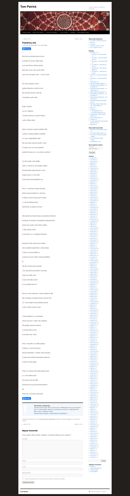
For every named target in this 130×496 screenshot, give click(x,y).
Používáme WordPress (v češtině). (98, 491)
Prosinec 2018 (93, 301)
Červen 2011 (93, 455)
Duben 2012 (93, 438)
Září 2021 (92, 245)
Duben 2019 (93, 294)
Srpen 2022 (93, 226)
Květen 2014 (93, 395)
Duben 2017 (93, 335)
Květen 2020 (93, 272)
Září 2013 (92, 409)
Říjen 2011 (92, 448)
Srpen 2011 (93, 452)
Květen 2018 (93, 313)
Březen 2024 (93, 194)
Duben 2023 (93, 212)
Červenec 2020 (93, 269)
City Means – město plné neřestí (99, 54)
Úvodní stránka (26, 32)
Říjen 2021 (92, 243)
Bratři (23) (92, 42)
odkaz (68, 419)
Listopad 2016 (93, 344)
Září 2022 (92, 224)
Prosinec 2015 (93, 363)
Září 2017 (92, 327)
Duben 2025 (93, 171)
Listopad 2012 (93, 426)
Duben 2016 (93, 356)
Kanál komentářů (94, 469)
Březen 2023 (93, 214)
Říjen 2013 (92, 407)
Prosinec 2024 (93, 178)
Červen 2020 (93, 271)
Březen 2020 (93, 276)
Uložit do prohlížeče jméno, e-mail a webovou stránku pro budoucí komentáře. (45, 479)
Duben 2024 (93, 192)
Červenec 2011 (93, 453)
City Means (93, 52)
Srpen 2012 (93, 431)
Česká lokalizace (94, 471)
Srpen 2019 (93, 288)
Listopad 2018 (93, 303)
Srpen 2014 (93, 390)
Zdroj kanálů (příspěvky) (96, 468)
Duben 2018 (93, 315)
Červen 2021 (93, 250)
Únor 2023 (92, 216)
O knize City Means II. (52, 32)
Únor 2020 (92, 277)
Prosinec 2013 (93, 404)
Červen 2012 (93, 435)
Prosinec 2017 (93, 322)
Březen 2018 (93, 317)
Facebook (72, 32)
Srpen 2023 (93, 206)
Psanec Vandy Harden (95, 117)
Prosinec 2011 (93, 445)
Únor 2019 (92, 298)
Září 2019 (92, 286)
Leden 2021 (93, 259)
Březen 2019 (93, 296)
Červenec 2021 (93, 248)
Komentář (25, 439)
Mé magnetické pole (96, 110)
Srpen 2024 (93, 185)
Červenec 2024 (93, 187)
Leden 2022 (93, 238)
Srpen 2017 (93, 329)
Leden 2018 (93, 320)
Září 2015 (92, 368)
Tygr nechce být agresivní (97, 112)
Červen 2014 (93, 394)
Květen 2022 (93, 231)
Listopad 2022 (93, 221)
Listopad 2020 (93, 262)
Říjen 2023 (92, 202)
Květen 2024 (93, 190)
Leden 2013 (93, 423)
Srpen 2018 (93, 308)
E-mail (24, 466)
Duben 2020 (93, 274)
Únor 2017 (92, 339)
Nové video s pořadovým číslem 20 (98, 40)
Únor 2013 (92, 421)
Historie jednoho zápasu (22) (99, 133)
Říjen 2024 (92, 182)
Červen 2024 (93, 188)
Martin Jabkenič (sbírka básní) (48, 419)
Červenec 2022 (93, 228)
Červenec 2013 (93, 412)
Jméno (24, 460)
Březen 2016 (93, 358)
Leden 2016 (93, 361)
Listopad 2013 (93, 406)
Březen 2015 (93, 378)
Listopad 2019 (93, 282)
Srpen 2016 (93, 349)
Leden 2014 (93, 402)
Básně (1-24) (79, 39)
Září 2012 (92, 430)
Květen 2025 (93, 170)
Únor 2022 (92, 236)
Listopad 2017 (93, 324)
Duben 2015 (93, 377)
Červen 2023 (93, 209)
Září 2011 (92, 450)
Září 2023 (92, 204)
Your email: (91, 146)
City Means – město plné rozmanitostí (98, 75)
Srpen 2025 (93, 166)
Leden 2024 (93, 197)
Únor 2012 (92, 442)
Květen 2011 (93, 457)
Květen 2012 (93, 436)
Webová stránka (26, 472)
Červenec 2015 (93, 371)
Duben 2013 (93, 418)
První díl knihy (64, 32)
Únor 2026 (92, 159)
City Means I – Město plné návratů (99, 61)
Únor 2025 (92, 175)
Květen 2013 (93, 416)
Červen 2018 (93, 312)
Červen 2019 (93, 291)
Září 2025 (92, 164)
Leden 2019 (93, 300)
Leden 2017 (93, 341)
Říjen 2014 (92, 387)
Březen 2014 (93, 399)
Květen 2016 (93, 354)
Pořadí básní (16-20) (96, 141)
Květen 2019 (93, 293)
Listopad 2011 (93, 447)
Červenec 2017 (93, 330)
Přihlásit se (92, 466)
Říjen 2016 (92, 346)
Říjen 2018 (92, 305)
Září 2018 (92, 306)
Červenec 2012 (93, 433)
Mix (91, 107)
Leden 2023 (93, 218)
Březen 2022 (93, 235)
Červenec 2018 (93, 310)
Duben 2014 (93, 397)
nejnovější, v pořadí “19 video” (97, 45)
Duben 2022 (93, 233)
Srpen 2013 (93, 411)
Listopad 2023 (93, 200)
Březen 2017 (93, 337)
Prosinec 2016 (93, 342)
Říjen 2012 (92, 428)
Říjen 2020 (92, 264)
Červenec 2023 (93, 207)
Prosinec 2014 (93, 383)
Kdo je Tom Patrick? (38, 32)
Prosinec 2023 (93, 199)
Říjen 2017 (92, 325)
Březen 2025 (93, 173)
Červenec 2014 (93, 392)
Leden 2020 (93, 279)
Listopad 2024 (93, 180)
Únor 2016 (92, 359)
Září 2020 (92, 265)
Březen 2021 (93, 255)
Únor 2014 (92, 400)
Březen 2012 (93, 440)
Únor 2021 (92, 257)
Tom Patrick (28, 6)
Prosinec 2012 (93, 424)
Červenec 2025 (93, 168)
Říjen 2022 (92, 223)
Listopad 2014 (93, 385)
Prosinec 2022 (93, 219)
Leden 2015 (93, 382)
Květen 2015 (93, 375)
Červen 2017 (93, 332)
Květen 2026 (93, 158)
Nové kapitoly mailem (83, 32)
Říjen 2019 (92, 284)
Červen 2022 (93, 229)
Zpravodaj (92, 124)
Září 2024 (92, 183)
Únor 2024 (92, 195)
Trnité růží (92, 119)
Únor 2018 (92, 318)
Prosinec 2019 (93, 281)
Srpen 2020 (93, 267)
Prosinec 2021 (93, 240)
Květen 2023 (93, 211)
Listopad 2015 (93, 365)
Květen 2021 (93, 252)
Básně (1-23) (26, 39)
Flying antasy (93, 81)
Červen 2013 (93, 414)
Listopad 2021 (93, 241)
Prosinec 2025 (93, 161)
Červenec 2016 (93, 351)
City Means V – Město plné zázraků (98, 78)
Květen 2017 (93, 334)
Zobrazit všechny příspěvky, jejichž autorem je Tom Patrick (51, 413)
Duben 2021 (93, 253)
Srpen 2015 (93, 370)
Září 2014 (92, 389)
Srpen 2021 (93, 247)
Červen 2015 (93, 373)
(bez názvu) (93, 44)
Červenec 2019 (93, 289)
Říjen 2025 (92, 163)
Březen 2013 (93, 419)
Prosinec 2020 (93, 260)
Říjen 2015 (92, 366)
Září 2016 (92, 347)
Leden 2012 (93, 443)
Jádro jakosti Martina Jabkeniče (97, 83)
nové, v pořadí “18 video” (96, 47)
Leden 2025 (93, 176)
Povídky (92, 109)
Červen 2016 (93, 353)
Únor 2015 (92, 380)
